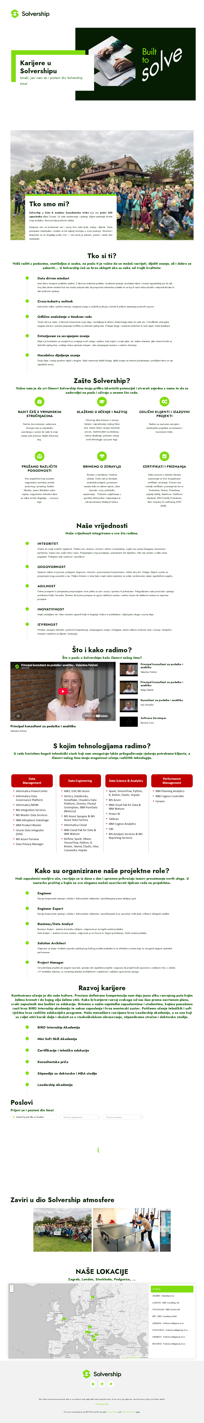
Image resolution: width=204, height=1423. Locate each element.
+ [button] (11, 1286)
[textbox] (80, 1117)
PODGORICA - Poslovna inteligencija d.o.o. (170, 1330)
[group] (66, 1230)
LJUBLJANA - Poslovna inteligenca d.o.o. (168, 1323)
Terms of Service (128, 1412)
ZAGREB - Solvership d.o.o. (163, 1295)
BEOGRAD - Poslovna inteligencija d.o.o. (169, 1343)
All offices (156, 1289)
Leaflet (123, 1357)
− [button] (11, 1290)
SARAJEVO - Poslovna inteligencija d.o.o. (169, 1336)
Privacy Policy (112, 1412)
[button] (164, 1229)
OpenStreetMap (133, 1357)
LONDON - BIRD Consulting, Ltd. (166, 1302)
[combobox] (80, 1117)
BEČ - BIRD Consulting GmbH (165, 1316)
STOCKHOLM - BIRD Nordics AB (166, 1309)
